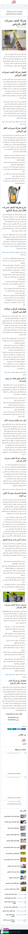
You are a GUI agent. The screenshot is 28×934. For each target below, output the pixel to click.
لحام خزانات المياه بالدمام (11, 894)
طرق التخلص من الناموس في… (12, 853)
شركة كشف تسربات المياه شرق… (14, 773)
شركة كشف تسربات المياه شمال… (14, 797)
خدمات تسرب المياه (21, 26)
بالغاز (16, 531)
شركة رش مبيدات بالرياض (8, 489)
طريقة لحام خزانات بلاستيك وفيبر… (11, 816)
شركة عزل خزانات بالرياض (13, 871)
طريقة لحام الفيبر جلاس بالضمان (12, 821)
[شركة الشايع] (14, 2)
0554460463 (12, 717)
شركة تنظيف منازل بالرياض (9, 910)
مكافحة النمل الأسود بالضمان (12, 840)
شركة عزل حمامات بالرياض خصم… (11, 859)
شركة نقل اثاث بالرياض (14, 877)
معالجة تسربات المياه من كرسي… (11, 889)
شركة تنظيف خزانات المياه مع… (10, 907)
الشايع (24, 744)
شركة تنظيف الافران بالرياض (12, 834)
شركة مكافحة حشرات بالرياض (12, 883)
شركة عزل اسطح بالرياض (10, 898)
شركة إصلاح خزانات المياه (13, 828)
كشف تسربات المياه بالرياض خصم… (11, 847)
